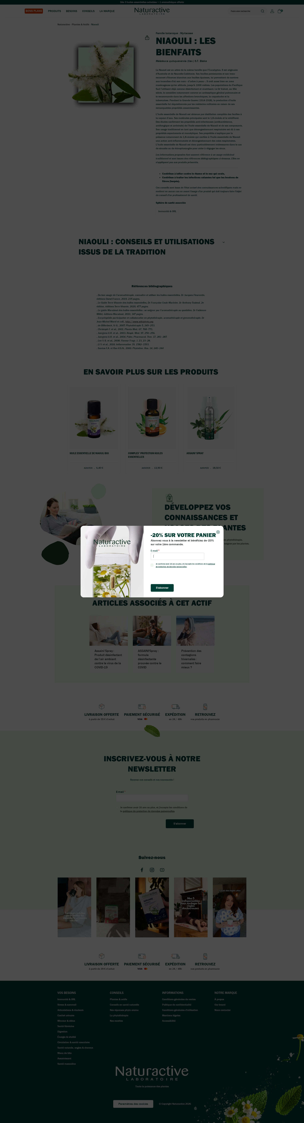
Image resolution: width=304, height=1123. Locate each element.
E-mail (154, 550)
